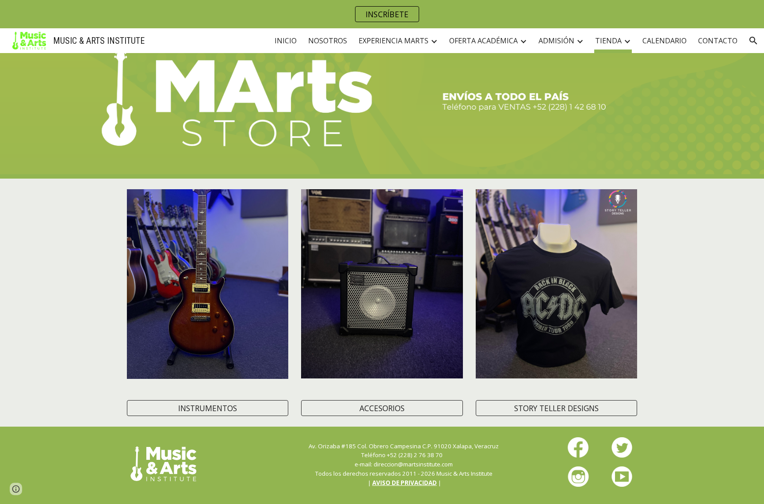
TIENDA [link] (608, 41)
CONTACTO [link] (717, 41)
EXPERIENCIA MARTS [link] (393, 41)
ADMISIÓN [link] (556, 41)
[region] (382, 14)
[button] (753, 40)
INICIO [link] (286, 41)
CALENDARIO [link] (664, 41)
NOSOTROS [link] (327, 41)
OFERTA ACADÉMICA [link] (483, 41)
